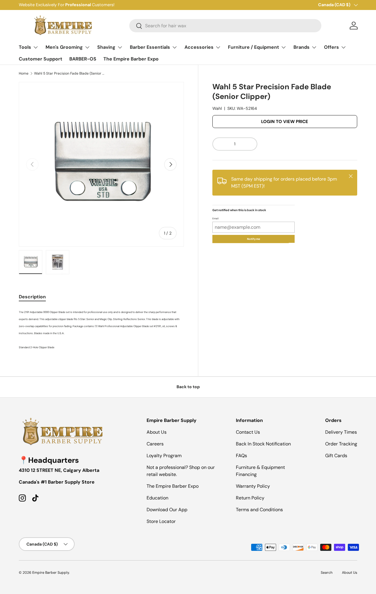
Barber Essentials (150, 47)
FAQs (241, 455)
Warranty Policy (253, 486)
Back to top (188, 386)
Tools (25, 47)
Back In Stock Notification (263, 444)
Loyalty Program (164, 455)
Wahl (217, 108)
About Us (157, 432)
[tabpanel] (101, 329)
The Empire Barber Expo (131, 59)
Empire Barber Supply (50, 572)
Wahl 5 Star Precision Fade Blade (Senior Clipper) (69, 73)
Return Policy (250, 498)
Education (157, 498)
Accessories (199, 47)
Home (23, 73)
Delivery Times (341, 432)
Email (215, 218)
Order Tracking (341, 444)
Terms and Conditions (259, 510)
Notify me (253, 239)
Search (327, 572)
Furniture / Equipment (253, 47)
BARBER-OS (82, 59)
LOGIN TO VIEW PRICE (284, 121)
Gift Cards (336, 455)
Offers (331, 47)
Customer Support (40, 59)
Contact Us (248, 432)
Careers (155, 444)
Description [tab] (32, 297)
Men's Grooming (64, 47)
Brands (301, 47)
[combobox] (225, 25)
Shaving (106, 47)
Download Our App (167, 510)
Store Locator (161, 521)
